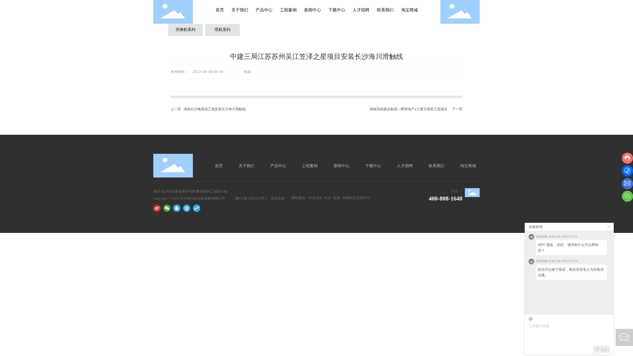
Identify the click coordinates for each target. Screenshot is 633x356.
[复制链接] (196, 208)
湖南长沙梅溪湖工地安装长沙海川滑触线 (214, 109)
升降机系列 (185, 29)
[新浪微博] (157, 208)
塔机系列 (222, 29)
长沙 (328, 198)
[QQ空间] (186, 208)
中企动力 (316, 198)
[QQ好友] (177, 208)
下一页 (457, 109)
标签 (336, 198)
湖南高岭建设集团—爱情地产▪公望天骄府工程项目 (408, 109)
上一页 (176, 109)
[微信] (167, 208)
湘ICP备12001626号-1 (251, 198)
